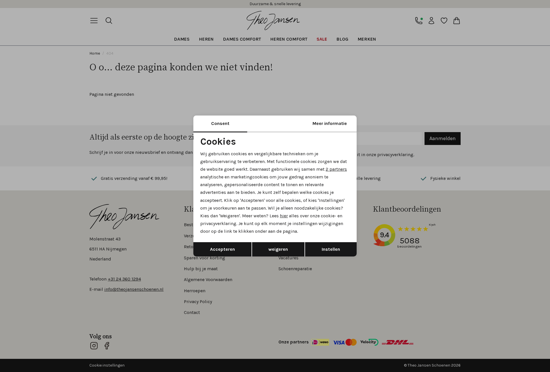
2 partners (336, 169)
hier (284, 215)
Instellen (331, 249)
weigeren (278, 249)
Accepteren (222, 249)
